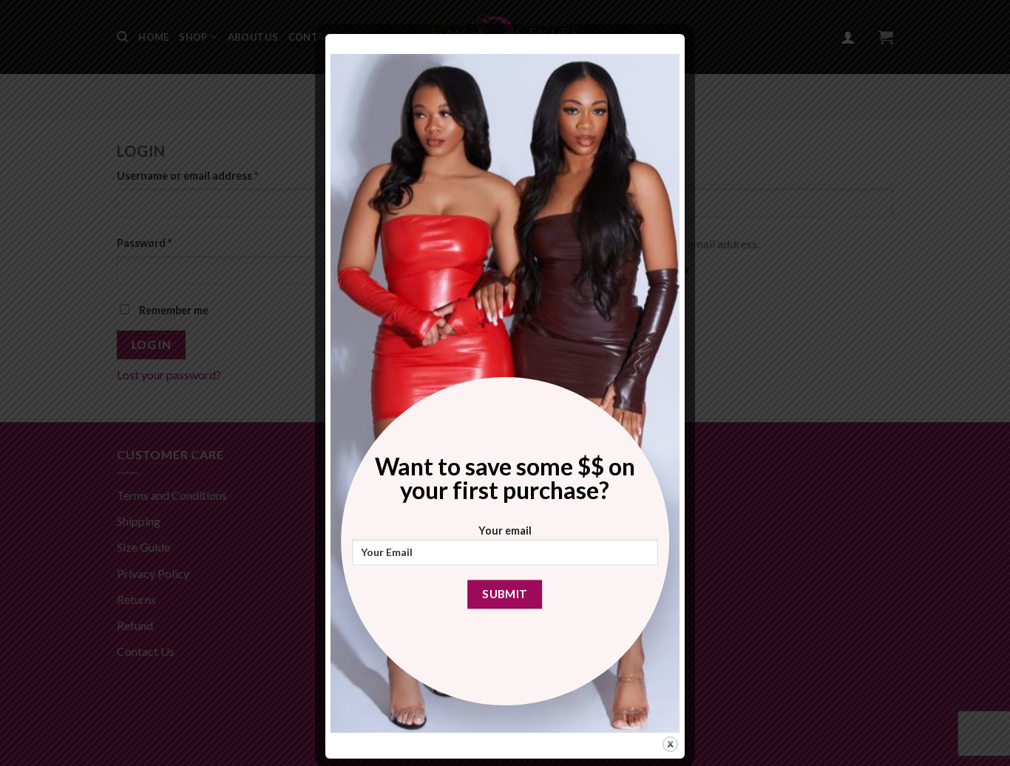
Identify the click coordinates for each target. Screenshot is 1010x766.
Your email (505, 530)
